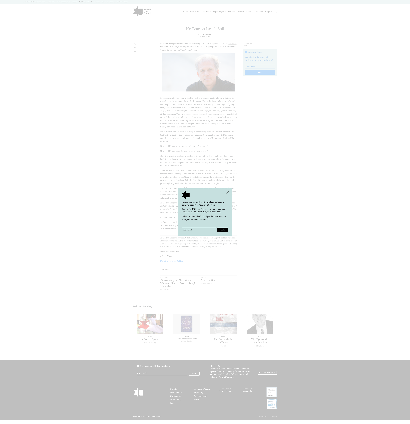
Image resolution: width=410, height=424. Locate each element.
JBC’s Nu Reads (199, 209)
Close (227, 192)
